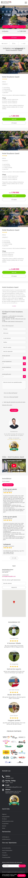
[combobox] (14, 357)
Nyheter (4, 826)
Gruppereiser (5, 823)
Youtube (4, 852)
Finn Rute (14, 587)
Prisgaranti (5, 855)
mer (24, 43)
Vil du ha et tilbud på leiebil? (11, 397)
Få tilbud (4, 819)
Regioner (4, 814)
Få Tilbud (14, 37)
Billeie (3, 828)
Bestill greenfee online (7, 821)
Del (14, 43)
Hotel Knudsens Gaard (10, 77)
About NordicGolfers (7, 850)
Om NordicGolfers (6, 848)
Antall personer (6, 355)
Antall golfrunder (6, 374)
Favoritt (5, 43)
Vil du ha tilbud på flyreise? (10, 393)
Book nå (14, 119)
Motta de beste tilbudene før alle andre (12, 862)
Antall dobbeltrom (7, 361)
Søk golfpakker (6, 816)
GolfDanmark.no (6, 839)
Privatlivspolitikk (6, 857)
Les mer (14, 306)
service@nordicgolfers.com (14, 439)
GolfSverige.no (5, 837)
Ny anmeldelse (8, 484)
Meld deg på (22, 866)
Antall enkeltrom (6, 367)
